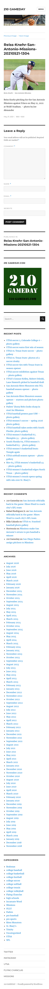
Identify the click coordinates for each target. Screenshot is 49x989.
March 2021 (12, 762)
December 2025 (14, 591)
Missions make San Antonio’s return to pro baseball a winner (23, 532)
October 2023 (13, 657)
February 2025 (13, 622)
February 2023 (13, 685)
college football (14, 877)
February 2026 (13, 584)
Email (7, 196)
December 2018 (13, 842)
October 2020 (13, 776)
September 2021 (14, 741)
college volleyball (14, 891)
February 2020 (13, 797)
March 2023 (12, 682)
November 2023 (14, 654)
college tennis (13, 887)
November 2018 (14, 846)
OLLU (9, 908)
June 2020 (11, 786)
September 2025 (14, 601)
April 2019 (11, 832)
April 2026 (11, 577)
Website (8, 208)
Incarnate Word (14, 901)
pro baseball (12, 915)
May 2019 (11, 828)
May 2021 (11, 755)
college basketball (15, 873)
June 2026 (11, 570)
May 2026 (11, 573)
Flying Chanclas (14, 894)
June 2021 (11, 751)
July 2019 (10, 821)
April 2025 (11, 615)
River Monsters (13, 922)
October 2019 (12, 811)
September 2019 (14, 814)
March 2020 (12, 793)
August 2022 (12, 706)
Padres (9, 912)
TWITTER (8, 952)
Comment (9, 146)
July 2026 (11, 566)
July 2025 (11, 608)
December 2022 (14, 692)
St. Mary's (11, 926)
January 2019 (12, 839)
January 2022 (12, 731)
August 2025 (12, 605)
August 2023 (12, 664)
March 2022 (12, 724)
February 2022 (13, 727)
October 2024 (13, 626)
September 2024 (14, 629)
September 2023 (14, 661)
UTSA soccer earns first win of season (24, 347)
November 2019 (14, 807)
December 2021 (13, 734)
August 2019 (12, 818)
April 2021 (11, 758)
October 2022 (13, 699)
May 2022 (11, 717)
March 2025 (12, 619)
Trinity (9, 929)
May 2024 (11, 636)
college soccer (13, 880)
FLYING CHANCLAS (13, 970)
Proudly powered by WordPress (30, 984)
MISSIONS (9, 976)
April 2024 (11, 640)
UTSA (9, 936)
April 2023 (11, 678)
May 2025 (11, 612)
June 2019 (11, 825)
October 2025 (13, 598)
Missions (10, 905)
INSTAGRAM (10, 958)
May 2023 (11, 675)
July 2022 (11, 710)
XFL (8, 940)
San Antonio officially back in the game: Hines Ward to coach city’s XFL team (25, 504)
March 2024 (12, 643)
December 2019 (14, 804)
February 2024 (13, 647)
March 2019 (12, 835)
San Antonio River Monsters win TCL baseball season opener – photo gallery (24, 389)
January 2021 (12, 765)
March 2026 (12, 580)
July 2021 (10, 748)
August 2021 (12, 744)
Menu (41, 9)
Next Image (24, 36)
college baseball (14, 870)
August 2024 (12, 633)
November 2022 (14, 696)
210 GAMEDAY (14, 9)
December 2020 (14, 769)
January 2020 (12, 800)
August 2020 (12, 779)
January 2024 (12, 650)
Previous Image (10, 36)
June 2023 (11, 671)
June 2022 (11, 713)
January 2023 (12, 689)
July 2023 (10, 668)
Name (7, 184)
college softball (13, 884)
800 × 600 (20, 117)
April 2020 (11, 790)
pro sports (11, 919)
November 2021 (14, 738)
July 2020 (11, 783)
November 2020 (14, 772)
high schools (12, 898)
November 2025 (14, 594)
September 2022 (14, 703)
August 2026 (12, 563)
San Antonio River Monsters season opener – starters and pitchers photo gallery (24, 399)
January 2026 (13, 587)
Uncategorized (13, 933)
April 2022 (11, 720)
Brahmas (10, 866)
